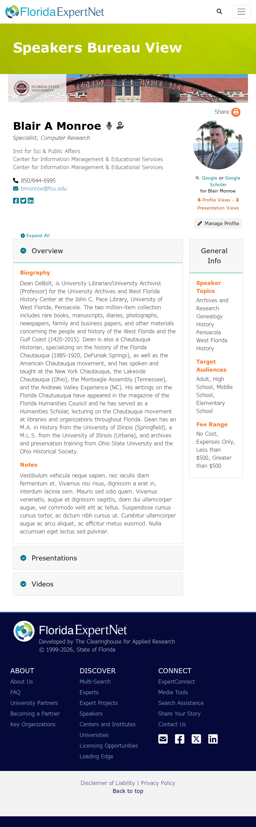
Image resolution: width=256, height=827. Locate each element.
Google (209, 178)
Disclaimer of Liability (108, 783)
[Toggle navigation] (241, 11)
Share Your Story (179, 713)
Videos (41, 583)
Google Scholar (225, 181)
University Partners (34, 703)
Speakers (91, 713)
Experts (89, 692)
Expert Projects (99, 703)
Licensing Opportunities (109, 745)
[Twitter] (199, 741)
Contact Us (172, 724)
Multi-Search (95, 681)
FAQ (15, 692)
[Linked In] (215, 741)
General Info (214, 255)
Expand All (38, 236)
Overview (47, 250)
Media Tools (173, 692)
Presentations (53, 557)
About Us (21, 681)
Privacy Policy (158, 783)
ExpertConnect (176, 681)
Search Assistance (181, 703)
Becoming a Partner (35, 713)
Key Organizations (33, 724)
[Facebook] (182, 741)
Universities (94, 735)
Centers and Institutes (108, 724)
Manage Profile (222, 223)
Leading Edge (96, 756)
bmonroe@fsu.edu (44, 188)
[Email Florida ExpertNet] (165, 741)
